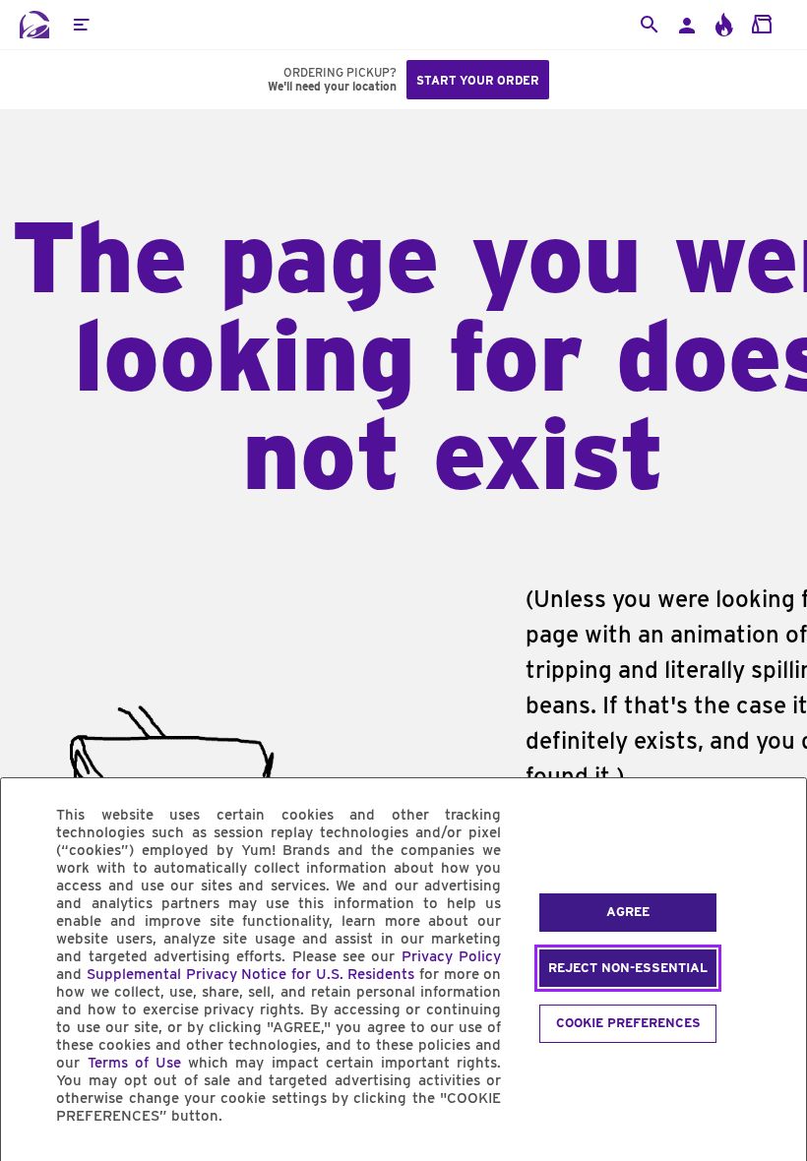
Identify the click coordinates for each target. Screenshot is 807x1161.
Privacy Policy (451, 956)
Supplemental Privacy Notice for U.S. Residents (250, 974)
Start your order (477, 80)
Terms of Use (134, 1062)
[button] (81, 24)
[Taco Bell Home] (34, 24)
